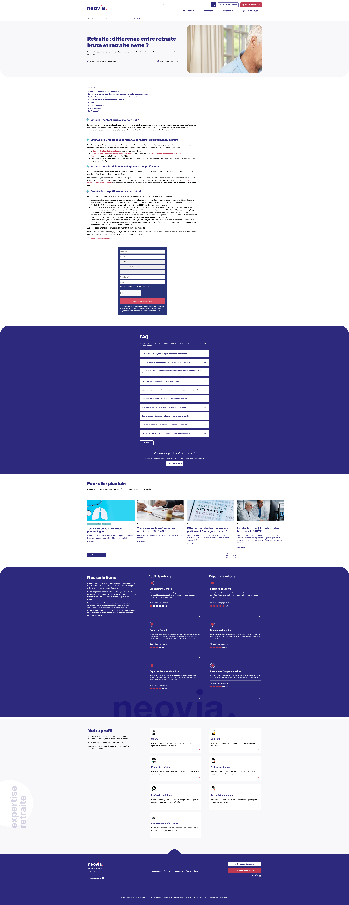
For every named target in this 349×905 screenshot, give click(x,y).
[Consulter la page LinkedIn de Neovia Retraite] (260, 875)
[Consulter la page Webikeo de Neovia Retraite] (253, 875)
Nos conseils (99, 19)
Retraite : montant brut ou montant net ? (106, 91)
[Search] (213, 4)
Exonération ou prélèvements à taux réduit (107, 100)
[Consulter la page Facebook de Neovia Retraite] (256, 875)
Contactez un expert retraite (98, 238)
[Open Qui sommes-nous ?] (259, 11)
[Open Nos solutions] (195, 11)
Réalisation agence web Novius (218, 897)
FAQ (92, 102)
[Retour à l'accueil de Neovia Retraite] (97, 7)
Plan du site (203, 897)
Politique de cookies (192, 897)
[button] (227, 555)
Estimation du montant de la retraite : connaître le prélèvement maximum (119, 94)
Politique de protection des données (173, 897)
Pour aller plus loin (97, 105)
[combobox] (184, 4)
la (112, 153)
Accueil (90, 19)
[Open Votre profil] (214, 11)
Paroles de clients (192, 871)
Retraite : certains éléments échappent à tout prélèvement (114, 97)
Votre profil (95, 111)
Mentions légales (156, 897)
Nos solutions (95, 108)
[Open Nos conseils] (234, 11)
